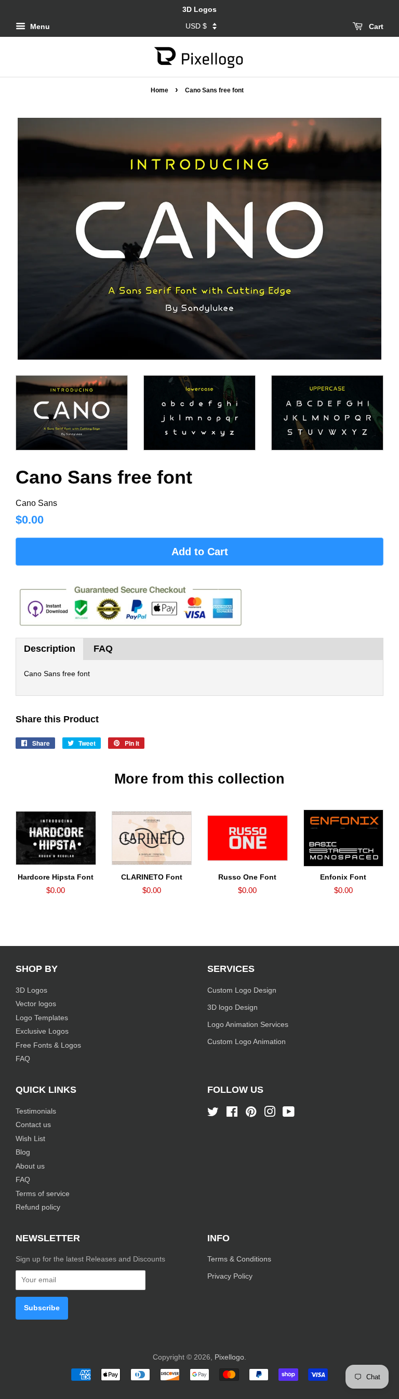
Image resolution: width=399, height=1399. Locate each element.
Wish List (30, 1139)
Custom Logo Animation (246, 1042)
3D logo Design (232, 1007)
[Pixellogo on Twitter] (213, 1114)
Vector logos (36, 1004)
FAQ (103, 648)
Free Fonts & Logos (48, 1045)
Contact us (33, 1125)
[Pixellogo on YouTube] (289, 1114)
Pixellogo (229, 1357)
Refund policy (38, 1207)
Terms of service (43, 1194)
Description (49, 648)
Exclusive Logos (42, 1031)
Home (159, 90)
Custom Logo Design (241, 990)
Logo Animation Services (247, 1024)
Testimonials (36, 1111)
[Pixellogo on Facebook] (232, 1114)
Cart (375, 26)
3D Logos (31, 990)
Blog (23, 1152)
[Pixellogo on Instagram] (269, 1114)
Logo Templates (42, 1018)
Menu (39, 26)
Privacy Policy (231, 1276)
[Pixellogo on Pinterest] (251, 1114)
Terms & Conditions (239, 1259)
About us (30, 1166)
